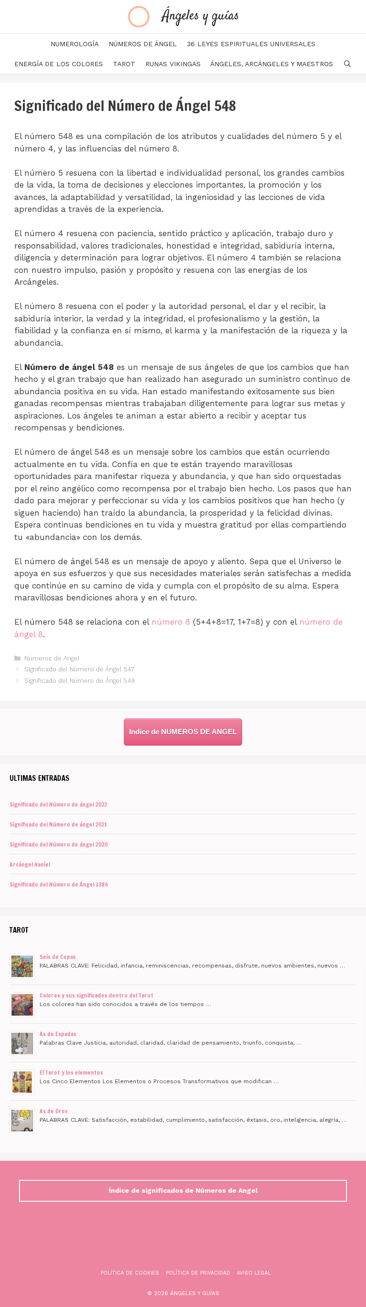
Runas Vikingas (173, 64)
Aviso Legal (254, 1273)
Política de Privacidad (198, 1273)
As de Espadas (58, 1034)
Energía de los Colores (58, 64)
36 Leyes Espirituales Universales (251, 44)
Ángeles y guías (201, 16)
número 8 (171, 622)
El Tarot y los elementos (71, 1072)
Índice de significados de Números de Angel (183, 1190)
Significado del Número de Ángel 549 (79, 680)
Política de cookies (130, 1273)
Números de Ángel (143, 44)
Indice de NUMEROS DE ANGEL (183, 732)
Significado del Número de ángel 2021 (58, 824)
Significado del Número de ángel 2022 (58, 804)
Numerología (75, 44)
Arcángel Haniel (30, 864)
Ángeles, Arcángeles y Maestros (271, 64)
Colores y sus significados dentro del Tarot (96, 995)
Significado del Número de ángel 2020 (59, 844)
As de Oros (54, 1111)
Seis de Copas (58, 957)
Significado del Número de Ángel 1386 (59, 884)
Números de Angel (52, 658)
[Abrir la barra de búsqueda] (347, 64)
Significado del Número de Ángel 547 (79, 669)
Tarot (124, 64)
